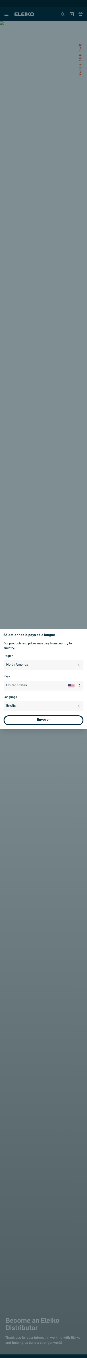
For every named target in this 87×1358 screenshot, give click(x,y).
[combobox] (43, 665)
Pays (7, 676)
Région (8, 656)
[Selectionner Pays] (75, 686)
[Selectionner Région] (80, 665)
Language (10, 697)
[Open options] (80, 706)
